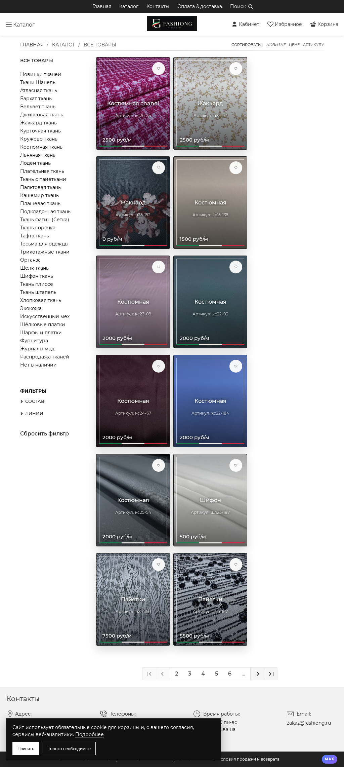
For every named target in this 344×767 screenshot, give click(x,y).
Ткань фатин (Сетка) (44, 220)
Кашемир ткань (39, 195)
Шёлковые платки (42, 324)
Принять (25, 748)
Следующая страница (257, 674)
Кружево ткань (38, 139)
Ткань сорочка (37, 228)
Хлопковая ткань (40, 300)
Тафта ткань (34, 236)
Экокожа (31, 308)
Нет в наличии (38, 365)
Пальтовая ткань (40, 187)
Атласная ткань (38, 90)
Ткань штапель (38, 292)
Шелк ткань (34, 268)
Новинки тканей (40, 74)
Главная (101, 6)
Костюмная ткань (41, 147)
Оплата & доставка (199, 6)
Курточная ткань (40, 131)
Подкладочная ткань (45, 211)
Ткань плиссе (36, 284)
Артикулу (313, 45)
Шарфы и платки (41, 333)
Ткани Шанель (37, 82)
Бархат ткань (36, 98)
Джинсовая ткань (41, 115)
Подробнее (89, 734)
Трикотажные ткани (45, 252)
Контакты (157, 6)
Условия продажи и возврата (249, 759)
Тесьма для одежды (44, 244)
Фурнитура (34, 341)
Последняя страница (271, 674)
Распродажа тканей (44, 357)
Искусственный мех (45, 316)
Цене (294, 45)
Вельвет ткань (37, 107)
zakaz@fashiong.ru (309, 723)
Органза (30, 260)
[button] (158, 68)
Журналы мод (37, 349)
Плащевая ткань (40, 203)
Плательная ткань (42, 171)
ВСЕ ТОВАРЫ (36, 60)
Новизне (276, 45)
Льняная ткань (37, 155)
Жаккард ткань (38, 123)
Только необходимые (69, 748)
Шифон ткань (36, 276)
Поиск (238, 6)
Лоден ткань (35, 163)
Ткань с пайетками (43, 179)
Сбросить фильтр (44, 433)
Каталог (128, 6)
